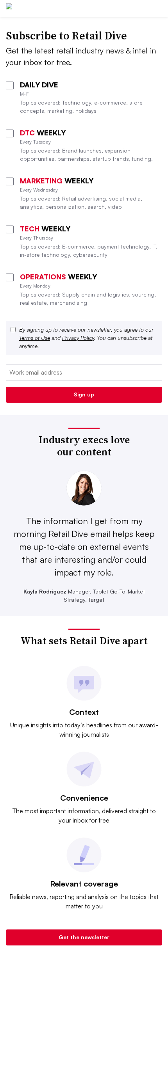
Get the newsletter (84, 937)
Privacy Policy (78, 337)
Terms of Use (34, 337)
